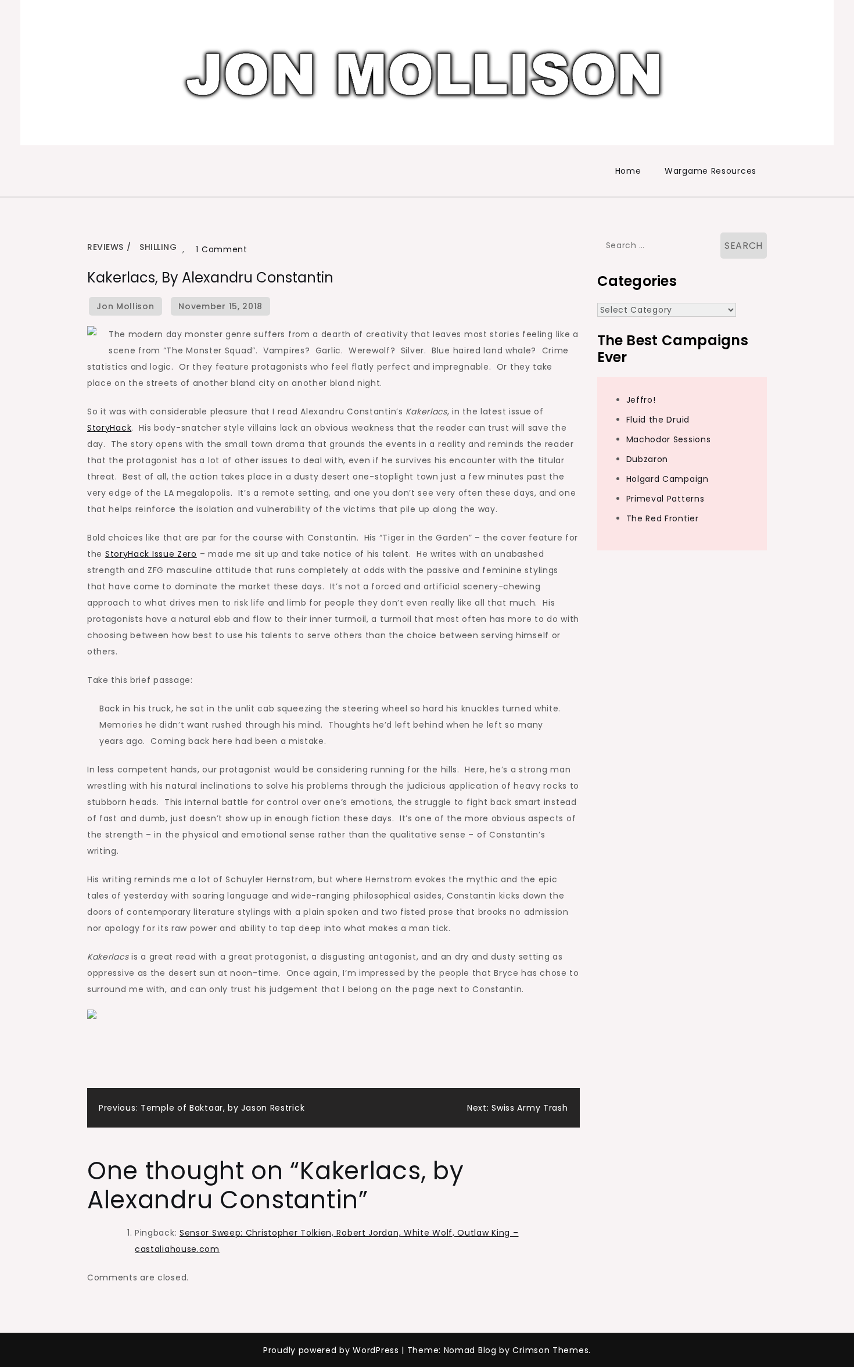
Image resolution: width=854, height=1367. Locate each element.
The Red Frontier (662, 518)
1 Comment (221, 249)
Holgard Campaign (667, 479)
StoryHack (109, 428)
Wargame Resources (710, 171)
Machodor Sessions (668, 439)
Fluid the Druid (658, 419)
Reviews (105, 247)
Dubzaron (647, 459)
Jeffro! (641, 400)
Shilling (158, 247)
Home (628, 171)
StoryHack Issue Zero (151, 554)
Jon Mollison (125, 306)
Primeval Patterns (665, 498)
